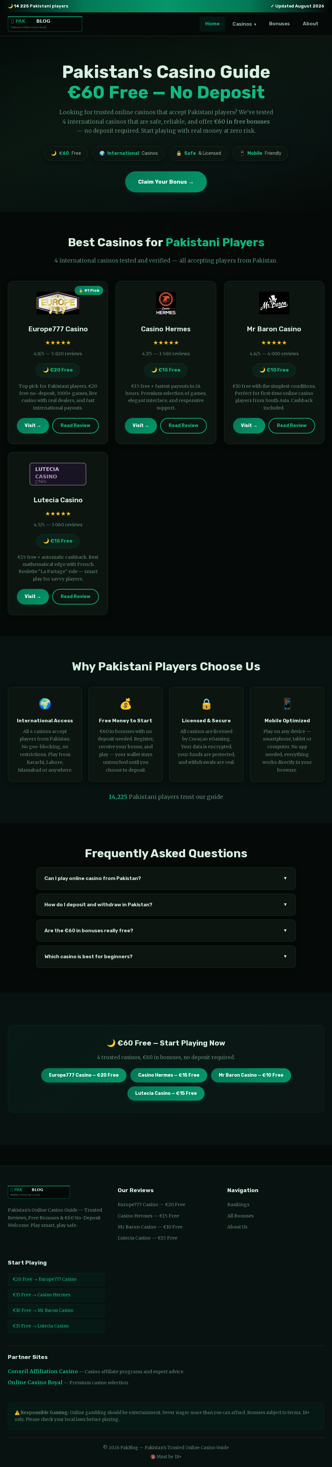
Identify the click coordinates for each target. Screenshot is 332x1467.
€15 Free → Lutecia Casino (41, 1326)
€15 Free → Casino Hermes (41, 1295)
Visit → (33, 425)
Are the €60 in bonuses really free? (166, 931)
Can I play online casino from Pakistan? (166, 878)
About (310, 24)
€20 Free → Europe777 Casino (45, 1279)
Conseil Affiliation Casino (43, 1371)
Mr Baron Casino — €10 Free (251, 1075)
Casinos (244, 24)
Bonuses (279, 24)
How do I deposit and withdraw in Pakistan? (166, 905)
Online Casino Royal (35, 1382)
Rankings (238, 1204)
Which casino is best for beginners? (166, 957)
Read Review (75, 425)
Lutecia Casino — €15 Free (166, 1093)
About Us (237, 1227)
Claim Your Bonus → (166, 181)
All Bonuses (240, 1216)
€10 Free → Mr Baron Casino (43, 1310)
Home (212, 24)
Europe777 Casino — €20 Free (84, 1075)
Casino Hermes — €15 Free (168, 1075)
